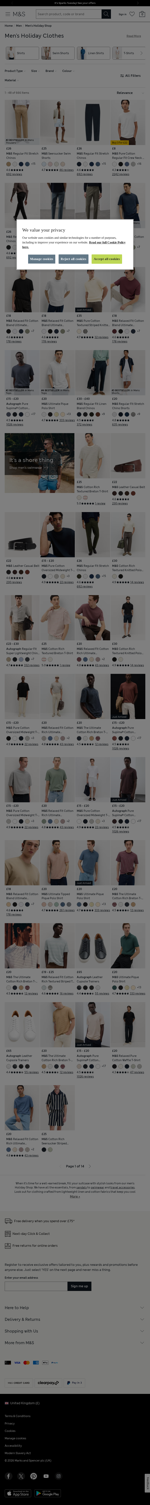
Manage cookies (41, 259)
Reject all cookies (73, 259)
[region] (75, 244)
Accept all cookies (107, 259)
